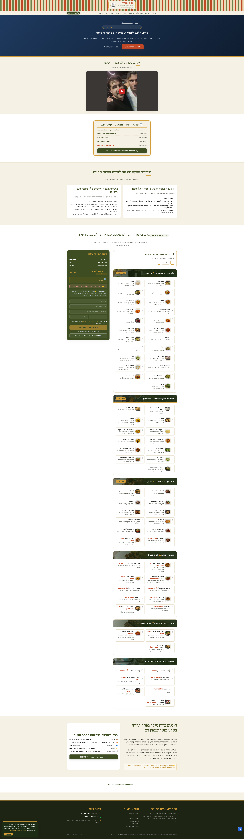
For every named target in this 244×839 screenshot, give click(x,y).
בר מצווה (131, 13)
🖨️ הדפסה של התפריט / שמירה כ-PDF (88, 335)
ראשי (136, 23)
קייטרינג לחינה (135, 824)
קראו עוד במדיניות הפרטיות (18, 830)
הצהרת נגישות (113, 834)
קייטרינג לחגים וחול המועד (132, 826)
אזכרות (118, 13)
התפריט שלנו (110, 13)
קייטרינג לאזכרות (134, 821)
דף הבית (155, 13)
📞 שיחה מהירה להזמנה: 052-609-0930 (93, 757)
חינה (124, 13)
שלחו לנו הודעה (89, 817)
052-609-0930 (85, 813)
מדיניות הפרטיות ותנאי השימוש (90, 321)
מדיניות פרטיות (123, 834)
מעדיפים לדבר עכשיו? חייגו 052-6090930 (88, 331)
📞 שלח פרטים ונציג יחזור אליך (88, 327)
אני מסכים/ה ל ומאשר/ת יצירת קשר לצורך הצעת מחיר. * (88, 322)
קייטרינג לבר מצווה (134, 818)
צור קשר (101, 13)
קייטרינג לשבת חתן (134, 813)
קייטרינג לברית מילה (127, 23)
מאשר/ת (8, 834)
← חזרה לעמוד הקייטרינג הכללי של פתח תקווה (122, 785)
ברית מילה (139, 13)
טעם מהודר (128, 3)
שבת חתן (147, 13)
